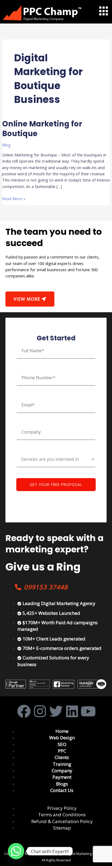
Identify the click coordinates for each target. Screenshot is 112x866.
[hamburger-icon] (103, 11)
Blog (6, 144)
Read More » (14, 198)
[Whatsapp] (16, 851)
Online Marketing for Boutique (42, 129)
